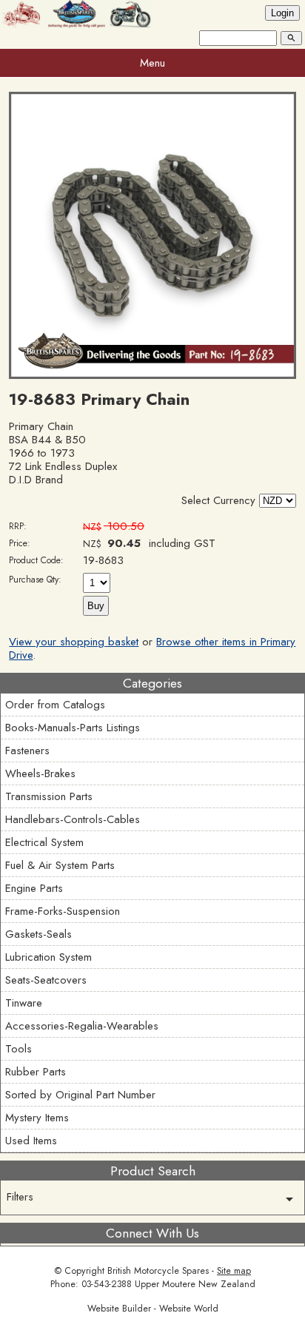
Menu (152, 63)
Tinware (23, 1003)
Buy (95, 605)
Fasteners (27, 750)
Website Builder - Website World (152, 1308)
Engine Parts (34, 888)
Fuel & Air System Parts (60, 865)
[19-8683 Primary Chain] (152, 375)
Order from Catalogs (55, 704)
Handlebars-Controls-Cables (72, 819)
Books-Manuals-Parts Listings (72, 727)
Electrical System (44, 842)
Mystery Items (37, 1117)
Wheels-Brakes (40, 773)
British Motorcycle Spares (158, 1270)
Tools (18, 1049)
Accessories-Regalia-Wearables (81, 1026)
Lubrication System (48, 957)
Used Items (31, 1140)
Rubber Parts (35, 1072)
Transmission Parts (49, 796)
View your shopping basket (73, 642)
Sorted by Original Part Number (80, 1095)
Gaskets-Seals (38, 934)
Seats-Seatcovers (46, 980)
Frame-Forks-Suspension (62, 911)
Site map (234, 1270)
